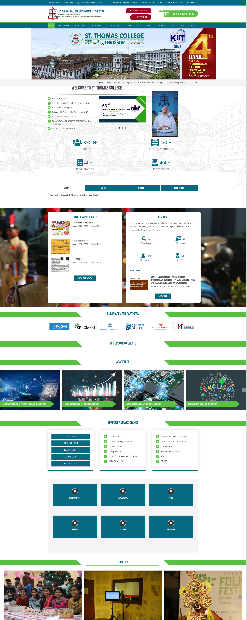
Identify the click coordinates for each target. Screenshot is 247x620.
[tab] (66, 188)
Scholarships (115, 436)
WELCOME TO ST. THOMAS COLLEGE (97, 88)
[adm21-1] (178, 11)
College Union (115, 451)
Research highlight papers (179, 286)
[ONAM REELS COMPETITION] (60, 228)
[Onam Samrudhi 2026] (60, 246)
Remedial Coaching (170, 451)
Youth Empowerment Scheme (123, 456)
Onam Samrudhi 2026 (81, 240)
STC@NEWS (77, 259)
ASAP (163, 456)
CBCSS (164, 461)
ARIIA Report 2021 (117, 461)
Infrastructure (115, 446)
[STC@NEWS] (60, 264)
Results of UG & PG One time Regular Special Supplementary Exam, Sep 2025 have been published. (125, 82)
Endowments (167, 446)
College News (96, 226)
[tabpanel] (123, 196)
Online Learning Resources (174, 441)
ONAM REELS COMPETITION (83, 222)
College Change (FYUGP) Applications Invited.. (197, 82)
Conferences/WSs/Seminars (174, 436)
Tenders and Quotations (120, 441)
